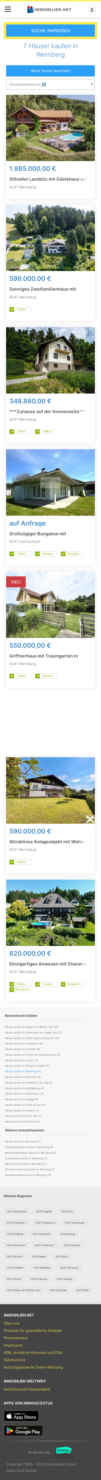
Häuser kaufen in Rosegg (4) (21, 1099)
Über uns (11, 1323)
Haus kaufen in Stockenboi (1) (22, 1121)
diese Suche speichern (51, 70)
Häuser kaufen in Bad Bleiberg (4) (24, 1088)
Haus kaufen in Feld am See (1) (23, 1115)
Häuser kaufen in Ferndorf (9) (22, 1049)
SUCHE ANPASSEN (50, 30)
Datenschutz (14, 1360)
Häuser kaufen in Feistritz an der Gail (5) (28, 1082)
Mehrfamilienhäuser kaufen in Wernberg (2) (30, 1152)
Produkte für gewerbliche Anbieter (33, 1330)
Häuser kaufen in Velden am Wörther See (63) (32, 1026)
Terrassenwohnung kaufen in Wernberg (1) (30, 1169)
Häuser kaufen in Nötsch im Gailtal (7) (27, 1065)
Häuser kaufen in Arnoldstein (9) (24, 1043)
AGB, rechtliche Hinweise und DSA (33, 1352)
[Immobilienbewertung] (61, 1452)
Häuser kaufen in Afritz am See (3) (25, 1104)
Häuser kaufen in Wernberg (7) (23, 1141)
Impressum (13, 1345)
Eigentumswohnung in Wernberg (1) (26, 1163)
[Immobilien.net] (49, 9)
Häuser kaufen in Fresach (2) (22, 1110)
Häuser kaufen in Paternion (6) (23, 1076)
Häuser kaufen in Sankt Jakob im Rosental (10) (32, 1038)
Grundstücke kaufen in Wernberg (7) (26, 1158)
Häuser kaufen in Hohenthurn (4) (24, 1093)
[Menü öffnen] (7, 9)
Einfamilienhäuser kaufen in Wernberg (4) (29, 1147)
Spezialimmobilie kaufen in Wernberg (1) (28, 1174)
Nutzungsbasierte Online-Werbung (33, 1367)
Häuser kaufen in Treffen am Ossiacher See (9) (32, 1054)
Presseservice (16, 1338)
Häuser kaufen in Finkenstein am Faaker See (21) (34, 1032)
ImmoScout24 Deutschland (27, 1389)
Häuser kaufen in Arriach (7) (21, 1060)
